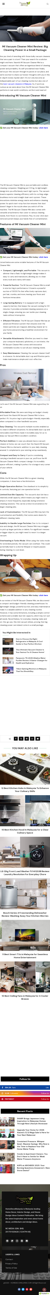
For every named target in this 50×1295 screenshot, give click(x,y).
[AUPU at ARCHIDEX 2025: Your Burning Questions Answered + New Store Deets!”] (7, 1168)
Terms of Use (11, 1268)
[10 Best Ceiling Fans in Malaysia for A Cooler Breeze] (25, 977)
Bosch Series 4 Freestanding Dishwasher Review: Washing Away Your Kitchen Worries (25, 914)
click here (43, 128)
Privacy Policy (11, 1264)
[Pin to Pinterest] (27, 739)
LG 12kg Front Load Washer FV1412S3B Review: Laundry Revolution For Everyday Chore (25, 873)
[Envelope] (27, 1241)
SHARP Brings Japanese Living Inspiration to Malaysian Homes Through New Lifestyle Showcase (32, 1121)
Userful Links (12, 1254)
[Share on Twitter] (21, 739)
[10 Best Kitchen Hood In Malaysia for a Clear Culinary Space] (25, 810)
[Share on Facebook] (16, 739)
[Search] (47, 4)
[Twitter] (12, 1241)
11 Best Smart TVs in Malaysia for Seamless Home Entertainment (25, 956)
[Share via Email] (37, 739)
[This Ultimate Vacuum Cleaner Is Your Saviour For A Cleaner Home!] (8, 651)
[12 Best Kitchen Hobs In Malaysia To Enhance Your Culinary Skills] (25, 769)
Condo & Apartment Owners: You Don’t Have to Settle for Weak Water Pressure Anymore (32, 1156)
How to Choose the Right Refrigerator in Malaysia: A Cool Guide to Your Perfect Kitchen (29, 641)
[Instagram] (17, 1241)
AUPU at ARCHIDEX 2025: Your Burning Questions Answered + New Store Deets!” (33, 1168)
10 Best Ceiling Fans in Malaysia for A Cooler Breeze (25, 997)
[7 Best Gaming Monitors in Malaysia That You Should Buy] (8, 670)
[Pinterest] (22, 1241)
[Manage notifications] (44, 1290)
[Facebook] (7, 1241)
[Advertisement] (25, 156)
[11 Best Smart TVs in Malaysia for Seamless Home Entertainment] (25, 935)
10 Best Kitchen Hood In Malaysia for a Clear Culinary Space (25, 831)
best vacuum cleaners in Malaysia (17, 84)
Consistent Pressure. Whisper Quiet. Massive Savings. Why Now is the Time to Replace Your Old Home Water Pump (33, 1145)
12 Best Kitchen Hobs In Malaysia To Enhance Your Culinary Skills (25, 790)
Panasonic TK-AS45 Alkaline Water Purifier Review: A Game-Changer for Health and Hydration (31, 660)
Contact (9, 1259)
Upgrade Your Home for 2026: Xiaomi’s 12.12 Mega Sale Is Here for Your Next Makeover (33, 1132)
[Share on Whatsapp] (32, 739)
